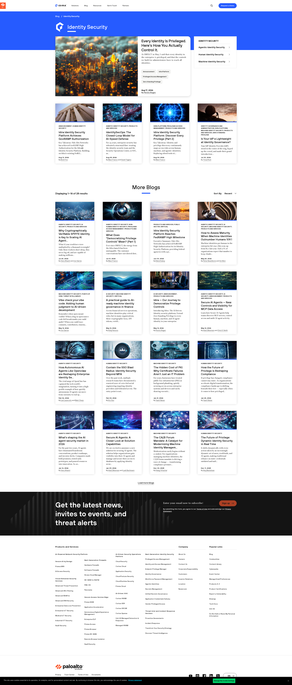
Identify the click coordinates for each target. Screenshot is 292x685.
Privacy (58, 675)
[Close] (288, 680)
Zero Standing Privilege (152, 82)
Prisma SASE (89, 602)
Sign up (226, 503)
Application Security (123, 571)
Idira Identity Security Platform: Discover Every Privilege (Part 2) (169, 135)
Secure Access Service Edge (96, 597)
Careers (182, 559)
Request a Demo (227, 5)
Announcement (148, 71)
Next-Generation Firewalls (95, 560)
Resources (97, 5)
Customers (183, 574)
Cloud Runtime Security (125, 581)
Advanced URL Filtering (64, 591)
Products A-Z (214, 584)
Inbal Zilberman (208, 330)
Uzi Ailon (222, 261)
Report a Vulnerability (217, 594)
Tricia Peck (207, 160)
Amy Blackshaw (208, 470)
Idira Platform (164, 71)
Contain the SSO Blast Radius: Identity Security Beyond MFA (121, 371)
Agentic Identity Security (117, 126)
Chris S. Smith (223, 330)
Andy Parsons (113, 330)
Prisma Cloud (121, 586)
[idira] (60, 5)
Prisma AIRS (59, 566)
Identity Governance (153, 574)
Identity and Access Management (158, 564)
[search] (211, 5)
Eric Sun (111, 400)
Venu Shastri (65, 261)
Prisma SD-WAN (90, 634)
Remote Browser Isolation (94, 639)
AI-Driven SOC (122, 593)
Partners (126, 5)
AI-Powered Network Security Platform (71, 554)
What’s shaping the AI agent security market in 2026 (73, 441)
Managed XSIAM (122, 625)
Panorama (88, 590)
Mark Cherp (79, 400)
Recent (228, 193)
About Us (182, 554)
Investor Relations (186, 579)
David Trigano (126, 160)
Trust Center (69, 675)
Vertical (164, 226)
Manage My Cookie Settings (224, 681)
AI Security (111, 294)
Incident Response (152, 623)
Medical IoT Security (63, 616)
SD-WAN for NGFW (91, 580)
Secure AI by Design (63, 561)
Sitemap (212, 599)
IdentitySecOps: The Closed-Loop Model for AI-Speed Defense (120, 135)
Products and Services (175, 128)
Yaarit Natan (160, 400)
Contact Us (183, 564)
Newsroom (183, 589)
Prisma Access (90, 624)
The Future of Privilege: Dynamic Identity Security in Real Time (217, 441)
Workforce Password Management (158, 579)
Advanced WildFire (62, 596)
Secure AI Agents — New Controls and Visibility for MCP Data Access (216, 306)
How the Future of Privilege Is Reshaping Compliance (214, 371)
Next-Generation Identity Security (159, 554)
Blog (86, 5)
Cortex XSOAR (121, 608)
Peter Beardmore (209, 261)
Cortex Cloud (121, 566)
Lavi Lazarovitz (66, 400)
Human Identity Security (116, 363)
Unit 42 (212, 609)
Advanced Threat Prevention (66, 586)
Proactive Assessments (154, 618)
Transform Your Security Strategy (158, 628)
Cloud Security (121, 561)
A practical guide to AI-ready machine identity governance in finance (120, 303)
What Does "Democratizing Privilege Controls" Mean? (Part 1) (121, 238)
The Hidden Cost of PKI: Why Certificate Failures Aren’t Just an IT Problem (169, 371)
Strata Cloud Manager (93, 575)
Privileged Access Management (155, 76)
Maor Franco (113, 160)
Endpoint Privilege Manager (156, 569)
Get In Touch (112, 5)
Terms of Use (202, 509)
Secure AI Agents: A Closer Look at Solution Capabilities (120, 441)
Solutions (75, 5)
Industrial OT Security (63, 620)
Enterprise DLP (90, 619)
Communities (214, 559)
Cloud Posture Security (125, 576)
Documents (96, 675)
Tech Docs (213, 604)
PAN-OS (87, 585)
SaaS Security (60, 625)
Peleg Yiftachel (161, 470)
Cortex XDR (120, 603)
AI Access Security (62, 571)
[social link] (190, 676)
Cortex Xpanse (121, 613)
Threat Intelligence (72, 296)
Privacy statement (135, 680)
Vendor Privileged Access (155, 604)
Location (182, 584)
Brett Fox (64, 160)
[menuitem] (62, 5)
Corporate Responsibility (188, 569)
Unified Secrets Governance (156, 594)
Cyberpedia (213, 569)
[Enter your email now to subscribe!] (189, 504)
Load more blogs (146, 483)
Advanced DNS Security (64, 601)
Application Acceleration (94, 607)
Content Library (215, 564)
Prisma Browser (90, 629)
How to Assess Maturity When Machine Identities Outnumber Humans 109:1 (216, 236)
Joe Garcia (78, 261)
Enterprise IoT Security (64, 611)
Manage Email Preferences (219, 579)
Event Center (214, 574)
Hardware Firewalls (91, 565)
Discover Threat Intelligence (156, 633)
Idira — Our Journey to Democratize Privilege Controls (167, 303)
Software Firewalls (91, 570)
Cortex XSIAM (121, 598)
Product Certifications (218, 589)
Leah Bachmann (128, 470)
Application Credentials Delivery (157, 599)
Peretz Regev (150, 92)
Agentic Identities (152, 584)
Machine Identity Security (212, 130)
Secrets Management (153, 589)
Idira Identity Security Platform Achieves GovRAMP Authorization (74, 135)
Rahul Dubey (160, 261)
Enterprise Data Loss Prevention (68, 606)
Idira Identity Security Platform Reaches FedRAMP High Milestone (169, 234)
